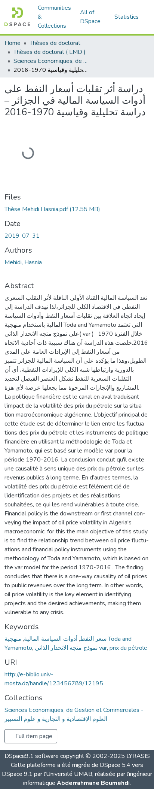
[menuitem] (92, 16)
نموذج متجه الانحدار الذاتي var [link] (71, 648)
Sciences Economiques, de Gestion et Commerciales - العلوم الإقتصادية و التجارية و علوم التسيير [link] (50, 61)
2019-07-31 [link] (22, 236)
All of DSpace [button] (90, 16)
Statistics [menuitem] (126, 17)
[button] (17, 16)
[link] (77, 209)
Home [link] (12, 43)
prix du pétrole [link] (128, 648)
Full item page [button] (33, 736)
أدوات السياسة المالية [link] (50, 639)
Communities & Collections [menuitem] (54, 17)
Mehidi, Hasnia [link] (23, 262)
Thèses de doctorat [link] (55, 43)
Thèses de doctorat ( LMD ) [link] (49, 52)
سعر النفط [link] (93, 639)
